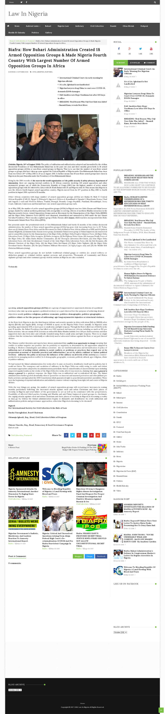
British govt (121, 381)
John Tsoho (121, 447)
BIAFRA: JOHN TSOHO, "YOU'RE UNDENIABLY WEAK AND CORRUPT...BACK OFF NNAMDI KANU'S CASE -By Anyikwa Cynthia (140, 538)
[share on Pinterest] (91, 435)
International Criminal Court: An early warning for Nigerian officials (139, 71)
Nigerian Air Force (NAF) (126, 471)
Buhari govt (121, 398)
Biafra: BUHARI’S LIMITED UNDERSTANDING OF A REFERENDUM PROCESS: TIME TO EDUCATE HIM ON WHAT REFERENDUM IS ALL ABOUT (139, 201)
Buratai (119, 403)
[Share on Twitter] (72, 435)
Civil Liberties (97, 26)
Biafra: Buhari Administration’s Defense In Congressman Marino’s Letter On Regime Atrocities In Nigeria (139, 554)
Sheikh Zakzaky (122, 486)
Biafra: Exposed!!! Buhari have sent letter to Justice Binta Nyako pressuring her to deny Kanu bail (140, 523)
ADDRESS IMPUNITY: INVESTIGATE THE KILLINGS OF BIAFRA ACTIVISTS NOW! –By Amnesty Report (139, 508)
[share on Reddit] (104, 435)
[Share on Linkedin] (85, 435)
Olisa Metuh (128, 26)
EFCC (118, 422)
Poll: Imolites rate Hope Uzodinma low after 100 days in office (139, 108)
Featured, (49, 72)
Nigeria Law (63, 26)
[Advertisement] (110, 13)
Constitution (121, 412)
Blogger (78, 556)
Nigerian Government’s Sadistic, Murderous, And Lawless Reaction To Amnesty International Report (23, 537)
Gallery (48, 32)
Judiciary (79, 26)
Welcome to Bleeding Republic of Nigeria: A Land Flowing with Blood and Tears (57, 491)
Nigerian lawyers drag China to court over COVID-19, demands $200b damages (139, 95)
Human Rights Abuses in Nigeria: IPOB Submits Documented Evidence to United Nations (140, 275)
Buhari (48, 26)
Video (118, 491)
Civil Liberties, (38, 72)
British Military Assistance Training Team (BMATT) (132, 387)
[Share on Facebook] (66, 435)
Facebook (101, 556)
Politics (35, 32)
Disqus (89, 556)
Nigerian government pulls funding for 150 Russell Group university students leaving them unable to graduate (139, 330)
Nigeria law (120, 466)
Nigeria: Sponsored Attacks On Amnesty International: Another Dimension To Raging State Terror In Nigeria (23, 493)
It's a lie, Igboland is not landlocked (74, 85)
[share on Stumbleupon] (98, 435)
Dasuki (113, 26)
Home (11, 2)
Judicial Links (32, 26)
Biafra (44, 496)
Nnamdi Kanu (121, 476)
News (118, 456)
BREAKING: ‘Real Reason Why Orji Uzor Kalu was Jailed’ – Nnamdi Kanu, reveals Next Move (139, 121)
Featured (31, 41)
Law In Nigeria (28, 13)
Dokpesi (144, 26)
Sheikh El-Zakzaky (16, 32)
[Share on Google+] (79, 435)
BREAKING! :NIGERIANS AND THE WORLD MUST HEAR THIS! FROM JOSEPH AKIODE (138, 177)
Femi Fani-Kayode (123, 432)
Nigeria (119, 461)
